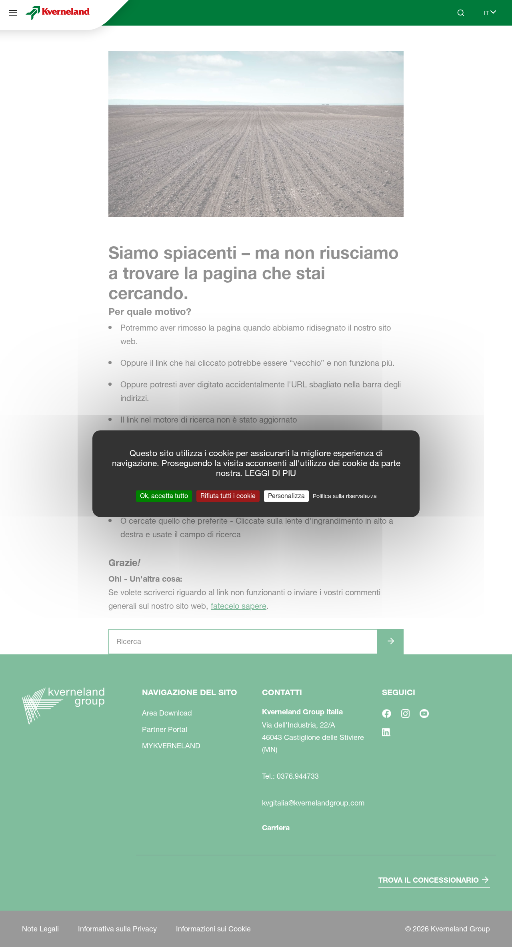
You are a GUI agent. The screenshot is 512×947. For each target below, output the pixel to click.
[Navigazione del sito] (13, 13)
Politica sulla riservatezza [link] (345, 496)
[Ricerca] (455, 43)
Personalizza (286, 496)
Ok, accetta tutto (164, 496)
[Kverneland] (58, 13)
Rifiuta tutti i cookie (228, 496)
